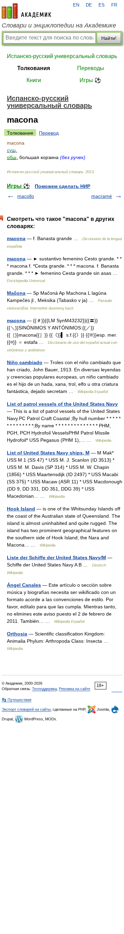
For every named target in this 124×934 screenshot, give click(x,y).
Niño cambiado (24, 362)
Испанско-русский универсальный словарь (62, 56)
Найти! (108, 38)
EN (76, 5)
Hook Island (21, 508)
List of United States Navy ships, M (48, 452)
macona (16, 238)
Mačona (16, 293)
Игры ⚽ (90, 80)
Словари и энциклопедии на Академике (59, 25)
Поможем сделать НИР (62, 186)
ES (102, 5)
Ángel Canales (24, 585)
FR (114, 5)
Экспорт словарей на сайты (26, 709)
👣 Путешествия (16, 700)
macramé (101, 196)
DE (89, 5)
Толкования (33, 68)
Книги (34, 80)
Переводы (90, 68)
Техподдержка (44, 689)
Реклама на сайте (74, 689)
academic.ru (26, 11)
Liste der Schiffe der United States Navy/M (56, 557)
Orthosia (17, 634)
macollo (25, 196)
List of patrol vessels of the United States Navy (62, 404)
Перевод (49, 133)
